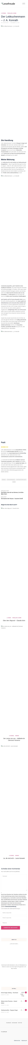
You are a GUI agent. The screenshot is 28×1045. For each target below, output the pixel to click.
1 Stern (9, 617)
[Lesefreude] (8, 3)
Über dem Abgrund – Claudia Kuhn (14, 620)
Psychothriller (21, 479)
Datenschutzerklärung (10, 906)
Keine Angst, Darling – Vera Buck (9, 992)
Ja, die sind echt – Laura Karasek (14, 858)
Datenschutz (17, 1040)
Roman (17, 735)
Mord (3, 479)
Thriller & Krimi (11, 13)
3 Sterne (3, 13)
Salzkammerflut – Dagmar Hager (9, 1010)
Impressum (24, 1040)
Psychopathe (11, 479)
